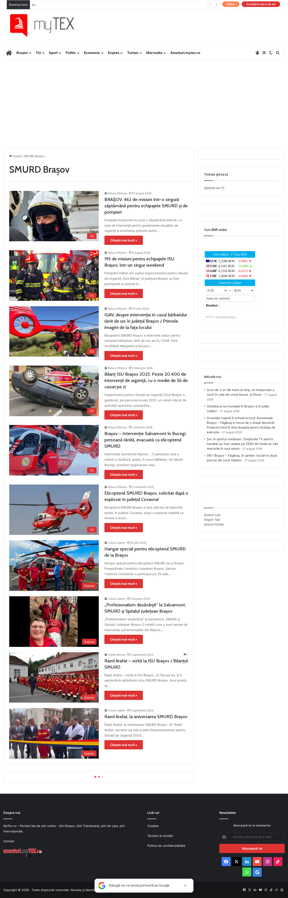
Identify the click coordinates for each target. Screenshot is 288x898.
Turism (132, 53)
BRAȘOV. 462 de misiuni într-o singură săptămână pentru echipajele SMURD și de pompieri (146, 206)
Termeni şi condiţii (160, 836)
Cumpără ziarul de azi (261, 4)
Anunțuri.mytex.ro (185, 53)
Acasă (16, 156)
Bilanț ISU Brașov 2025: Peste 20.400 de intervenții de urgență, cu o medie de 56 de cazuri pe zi (146, 380)
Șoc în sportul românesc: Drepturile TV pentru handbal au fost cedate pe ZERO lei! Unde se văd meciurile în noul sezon (242, 443)
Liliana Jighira (116, 542)
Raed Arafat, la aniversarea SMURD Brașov (145, 716)
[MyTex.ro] (46, 25)
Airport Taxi (212, 519)
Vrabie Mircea (116, 654)
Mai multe (154, 53)
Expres (113, 53)
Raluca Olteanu (117, 193)
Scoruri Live (212, 515)
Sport (53, 53)
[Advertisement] (144, 95)
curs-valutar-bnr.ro (226, 316)
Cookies (153, 826)
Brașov (22, 53)
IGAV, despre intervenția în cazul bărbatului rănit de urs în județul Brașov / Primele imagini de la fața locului (145, 321)
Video (231, 4)
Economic (92, 53)
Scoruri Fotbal (213, 524)
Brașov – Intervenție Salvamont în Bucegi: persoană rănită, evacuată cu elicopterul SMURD (145, 440)
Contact (8, 841)
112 (38, 53)
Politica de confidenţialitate (166, 845)
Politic (71, 53)
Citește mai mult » (123, 240)
